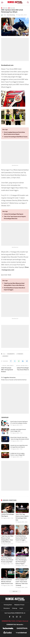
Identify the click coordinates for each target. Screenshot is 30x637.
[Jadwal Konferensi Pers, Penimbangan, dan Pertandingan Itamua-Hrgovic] (22, 551)
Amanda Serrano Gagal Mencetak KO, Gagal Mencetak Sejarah (19, 446)
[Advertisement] (15, 49)
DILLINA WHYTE (11, 353)
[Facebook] (10, 361)
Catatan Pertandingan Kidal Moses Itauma (15, 137)
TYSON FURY (20, 353)
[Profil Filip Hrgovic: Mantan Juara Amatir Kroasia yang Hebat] (7, 551)
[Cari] (28, 2)
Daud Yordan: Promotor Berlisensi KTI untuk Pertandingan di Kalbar (19, 422)
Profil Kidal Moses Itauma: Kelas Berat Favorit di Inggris (14, 289)
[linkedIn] (22, 361)
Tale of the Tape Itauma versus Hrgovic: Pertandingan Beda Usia (15, 217)
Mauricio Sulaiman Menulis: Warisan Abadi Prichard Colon (7, 581)
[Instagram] (16, 616)
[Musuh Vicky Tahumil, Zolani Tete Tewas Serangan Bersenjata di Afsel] (5, 439)
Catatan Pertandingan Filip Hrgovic (13, 214)
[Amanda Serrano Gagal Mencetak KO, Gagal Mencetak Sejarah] (5, 447)
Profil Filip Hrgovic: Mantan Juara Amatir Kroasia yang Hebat (7, 560)
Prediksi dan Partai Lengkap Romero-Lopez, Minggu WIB (17, 454)
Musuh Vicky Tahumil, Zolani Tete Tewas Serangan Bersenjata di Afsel (19, 438)
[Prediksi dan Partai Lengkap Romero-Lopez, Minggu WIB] (5, 455)
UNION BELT (5, 356)
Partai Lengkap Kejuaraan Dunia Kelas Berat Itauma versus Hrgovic (14, 133)
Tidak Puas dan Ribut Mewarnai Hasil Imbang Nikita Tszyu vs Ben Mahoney (14, 284)
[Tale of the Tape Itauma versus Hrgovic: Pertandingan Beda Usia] (22, 508)
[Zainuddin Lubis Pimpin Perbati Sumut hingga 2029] (5, 431)
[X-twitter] (13, 616)
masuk (11, 379)
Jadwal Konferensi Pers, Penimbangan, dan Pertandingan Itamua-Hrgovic (21, 561)
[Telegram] (26, 361)
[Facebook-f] (9, 616)
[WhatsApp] (18, 361)
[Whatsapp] (20, 616)
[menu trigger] (2, 2)
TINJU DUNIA (5, 533)
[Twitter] (14, 361)
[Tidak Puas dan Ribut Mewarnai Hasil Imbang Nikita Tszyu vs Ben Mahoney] (7, 530)
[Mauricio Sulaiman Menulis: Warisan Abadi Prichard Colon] (7, 573)
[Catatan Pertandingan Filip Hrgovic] (7, 508)
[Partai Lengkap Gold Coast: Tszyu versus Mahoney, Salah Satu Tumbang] (22, 573)
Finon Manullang (11, 14)
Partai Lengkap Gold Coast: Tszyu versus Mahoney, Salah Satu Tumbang (22, 582)
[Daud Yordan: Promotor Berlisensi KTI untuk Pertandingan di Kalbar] (5, 423)
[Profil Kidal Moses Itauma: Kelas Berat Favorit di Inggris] (22, 530)
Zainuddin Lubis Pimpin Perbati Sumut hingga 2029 (18, 430)
